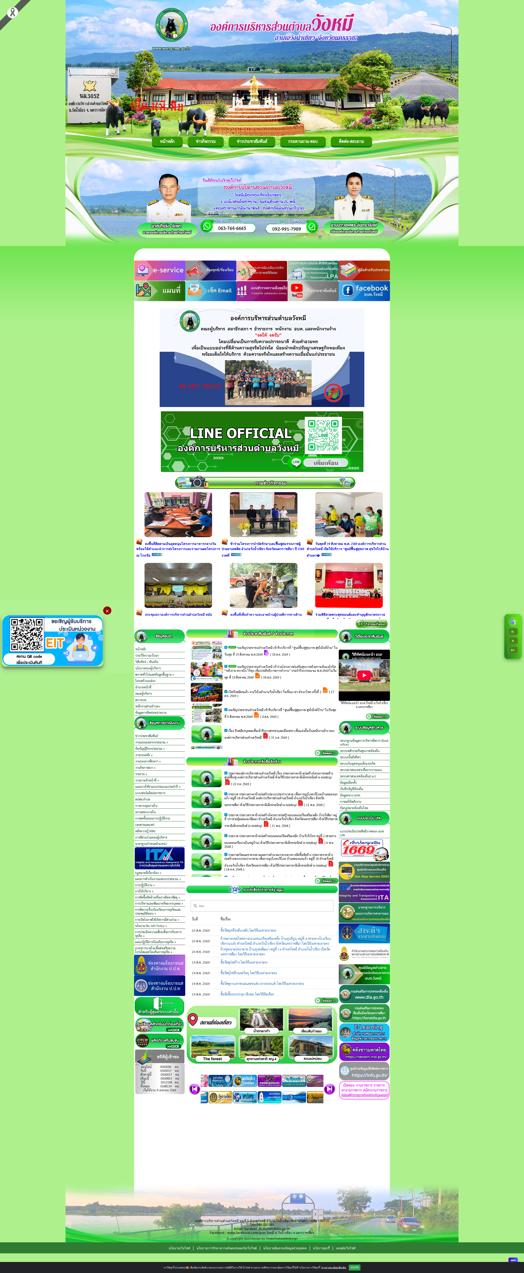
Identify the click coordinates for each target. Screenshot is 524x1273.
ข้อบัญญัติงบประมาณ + (150, 748)
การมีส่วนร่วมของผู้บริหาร (151, 837)
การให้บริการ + (144, 891)
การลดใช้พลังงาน (350, 801)
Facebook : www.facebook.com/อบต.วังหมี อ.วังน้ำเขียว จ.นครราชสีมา (262, 1232)
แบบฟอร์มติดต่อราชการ (150, 793)
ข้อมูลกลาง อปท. (350, 795)
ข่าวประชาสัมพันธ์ (252, 141)
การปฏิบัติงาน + (145, 885)
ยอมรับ (355, 1267)
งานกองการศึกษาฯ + (148, 761)
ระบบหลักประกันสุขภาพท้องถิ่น (359, 751)
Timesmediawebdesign (282, 1238)
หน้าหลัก (167, 141)
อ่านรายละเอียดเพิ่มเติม (333, 1267)
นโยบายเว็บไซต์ (179, 1248)
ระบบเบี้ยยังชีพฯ (350, 757)
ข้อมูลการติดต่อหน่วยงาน (151, 712)
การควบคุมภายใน (146, 805)
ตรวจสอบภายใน (145, 812)
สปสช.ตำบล (142, 799)
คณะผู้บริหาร (143, 693)
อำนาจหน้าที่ (143, 687)
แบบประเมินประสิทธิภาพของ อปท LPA (362, 833)
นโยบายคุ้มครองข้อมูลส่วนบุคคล (285, 1248)
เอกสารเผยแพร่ (144, 824)
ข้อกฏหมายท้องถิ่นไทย (354, 808)
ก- (512, 631)
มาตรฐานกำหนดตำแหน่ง (151, 844)
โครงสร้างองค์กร (145, 681)
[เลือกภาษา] (513, 622)
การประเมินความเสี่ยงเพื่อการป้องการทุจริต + (158, 934)
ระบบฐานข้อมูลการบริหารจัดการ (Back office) (364, 742)
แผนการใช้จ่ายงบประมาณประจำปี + (158, 786)
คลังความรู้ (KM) (145, 831)
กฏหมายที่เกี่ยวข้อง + (148, 873)
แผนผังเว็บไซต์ (346, 1248)
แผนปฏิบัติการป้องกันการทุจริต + (155, 942)
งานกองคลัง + (144, 755)
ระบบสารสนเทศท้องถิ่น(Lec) (358, 776)
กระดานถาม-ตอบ (303, 141)
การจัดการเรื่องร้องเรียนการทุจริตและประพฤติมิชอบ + (158, 911)
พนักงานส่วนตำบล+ (147, 706)
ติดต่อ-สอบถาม (351, 141)
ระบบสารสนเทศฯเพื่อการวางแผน (361, 770)
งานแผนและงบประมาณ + (151, 742)
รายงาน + (141, 774)
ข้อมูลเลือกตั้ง (348, 782)
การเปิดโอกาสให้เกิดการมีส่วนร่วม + (157, 919)
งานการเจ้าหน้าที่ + (147, 780)
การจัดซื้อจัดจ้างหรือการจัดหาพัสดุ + (157, 897)
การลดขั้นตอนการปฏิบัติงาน (152, 818)
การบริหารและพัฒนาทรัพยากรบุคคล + (159, 903)
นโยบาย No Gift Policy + (151, 926)
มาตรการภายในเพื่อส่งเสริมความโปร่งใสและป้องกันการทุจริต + (155, 950)
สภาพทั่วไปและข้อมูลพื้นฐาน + (154, 674)
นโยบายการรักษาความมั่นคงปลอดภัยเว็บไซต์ (226, 1248)
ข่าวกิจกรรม (206, 141)
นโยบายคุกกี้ (322, 1248)
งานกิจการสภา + (145, 767)
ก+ (513, 650)
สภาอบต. (141, 700)
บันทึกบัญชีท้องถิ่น (351, 789)
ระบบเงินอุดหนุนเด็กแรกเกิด (357, 763)
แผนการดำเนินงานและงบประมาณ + (158, 879)
